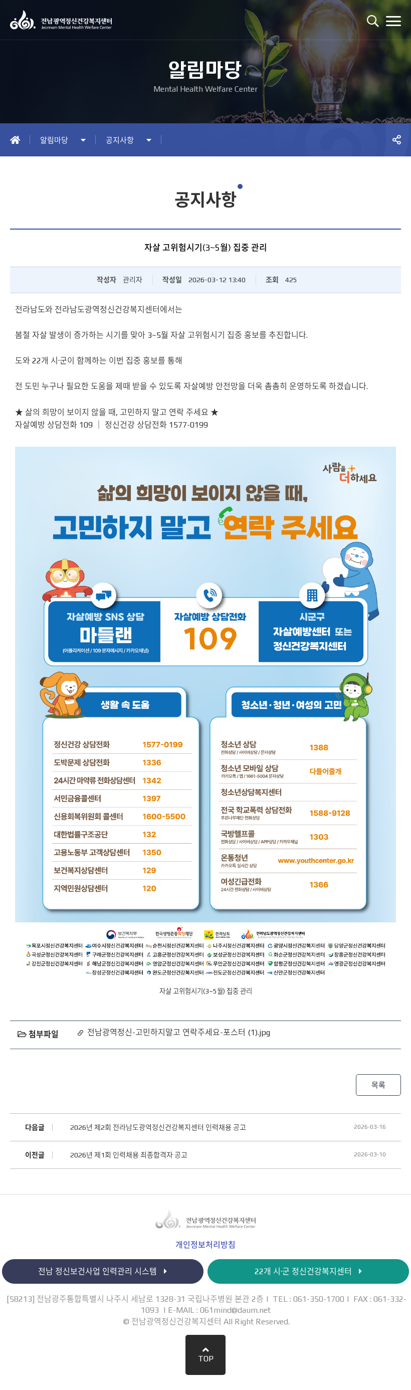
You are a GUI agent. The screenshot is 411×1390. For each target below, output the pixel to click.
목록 (378, 1085)
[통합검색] (373, 21)
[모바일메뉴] (393, 21)
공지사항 (120, 140)
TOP (206, 1358)
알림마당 (54, 140)
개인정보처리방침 (205, 1245)
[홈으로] (15, 140)
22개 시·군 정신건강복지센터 (304, 1271)
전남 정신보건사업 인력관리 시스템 (98, 1271)
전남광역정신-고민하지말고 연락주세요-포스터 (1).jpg (178, 1032)
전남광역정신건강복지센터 (66, 20)
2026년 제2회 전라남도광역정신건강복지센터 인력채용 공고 (158, 1127)
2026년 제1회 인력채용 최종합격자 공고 (128, 1154)
